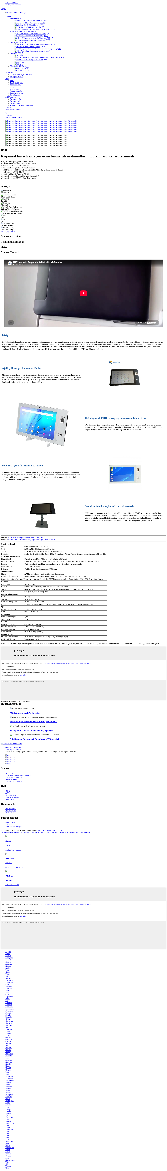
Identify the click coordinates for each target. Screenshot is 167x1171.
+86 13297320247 (12, 885)
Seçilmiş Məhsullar (44, 830)
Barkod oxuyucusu (39, 832)
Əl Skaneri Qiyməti (83, 832)
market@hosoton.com (13, 5)
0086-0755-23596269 (13, 747)
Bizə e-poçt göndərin (8, 232)
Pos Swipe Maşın (52, 832)
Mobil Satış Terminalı (67, 832)
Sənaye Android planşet (13, 117)
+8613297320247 (11, 3)
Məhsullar (9, 115)
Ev (6, 113)
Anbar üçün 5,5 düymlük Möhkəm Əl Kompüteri (25, 537)
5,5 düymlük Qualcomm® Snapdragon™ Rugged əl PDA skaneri (31, 540)
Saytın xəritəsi (57, 830)
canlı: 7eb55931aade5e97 (14, 867)
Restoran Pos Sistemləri (22, 832)
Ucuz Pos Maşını (7, 832)
